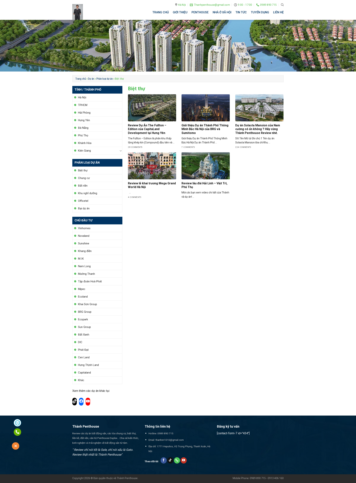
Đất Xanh (83, 334)
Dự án (91, 78)
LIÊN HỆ (278, 12)
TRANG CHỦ (160, 12)
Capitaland (84, 372)
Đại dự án (84, 208)
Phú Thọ (83, 135)
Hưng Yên (84, 120)
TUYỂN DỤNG (260, 12)
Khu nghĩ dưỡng (87, 193)
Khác (81, 380)
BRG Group (84, 311)
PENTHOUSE (200, 12)
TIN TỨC (241, 12)
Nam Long (84, 266)
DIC (80, 342)
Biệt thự (83, 170)
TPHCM (82, 105)
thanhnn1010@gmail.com (169, 439)
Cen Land (84, 357)
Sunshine (83, 243)
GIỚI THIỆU (180, 12)
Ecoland (83, 296)
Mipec (81, 289)
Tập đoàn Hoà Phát (90, 281)
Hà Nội (82, 97)
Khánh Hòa (84, 143)
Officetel (83, 201)
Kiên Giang (84, 150)
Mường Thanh (86, 273)
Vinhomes (84, 228)
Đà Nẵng (83, 128)
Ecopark (83, 319)
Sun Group (84, 327)
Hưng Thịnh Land (88, 365)
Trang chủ (80, 78)
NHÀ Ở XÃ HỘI (222, 12)
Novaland (83, 236)
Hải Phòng (84, 112)
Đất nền (83, 185)
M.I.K (81, 258)
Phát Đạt (83, 349)
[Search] (282, 4)
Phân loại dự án (104, 78)
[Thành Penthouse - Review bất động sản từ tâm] (80, 12)
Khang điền (85, 251)
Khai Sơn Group (87, 304)
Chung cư (84, 178)
